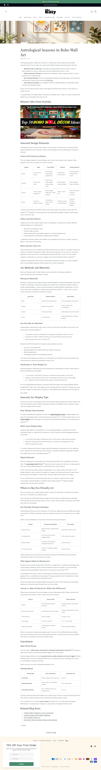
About (54, 740)
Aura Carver (30, 464)
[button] (6, 11)
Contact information (65, 766)
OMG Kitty (49, 80)
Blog (66, 740)
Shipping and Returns (45, 740)
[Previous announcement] (32, 5)
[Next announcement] (68, 5)
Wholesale (61, 740)
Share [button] (24, 725)
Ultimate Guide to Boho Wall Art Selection (37, 715)
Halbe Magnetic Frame (57, 414)
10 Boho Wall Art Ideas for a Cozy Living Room (39, 713)
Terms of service (46, 766)
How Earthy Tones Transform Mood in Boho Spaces (40, 720)
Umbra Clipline (25, 419)
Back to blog (51, 732)
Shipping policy (55, 766)
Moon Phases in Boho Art (32, 717)
